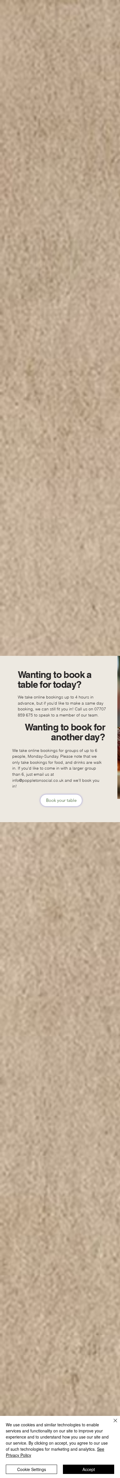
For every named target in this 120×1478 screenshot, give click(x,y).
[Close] (112, 1424)
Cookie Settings (31, 1469)
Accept (88, 1469)
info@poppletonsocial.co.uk (37, 780)
